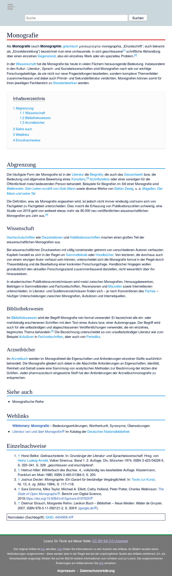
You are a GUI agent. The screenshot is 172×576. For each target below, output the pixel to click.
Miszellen (115, 286)
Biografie (96, 174)
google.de (87, 508)
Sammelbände (76, 254)
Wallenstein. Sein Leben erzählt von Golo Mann (41, 188)
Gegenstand (47, 55)
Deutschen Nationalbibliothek (108, 431)
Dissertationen (52, 237)
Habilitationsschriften (85, 237)
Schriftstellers (100, 179)
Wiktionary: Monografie (30, 425)
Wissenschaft (26, 63)
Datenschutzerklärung (97, 570)
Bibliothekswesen (24, 317)
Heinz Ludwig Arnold (33, 460)
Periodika (93, 336)
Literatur (78, 174)
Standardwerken (65, 82)
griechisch (70, 46)
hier (43, 549)
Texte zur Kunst (143, 479)
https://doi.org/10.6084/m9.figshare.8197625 (58, 498)
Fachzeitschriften (50, 336)
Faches (150, 290)
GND (49, 517)
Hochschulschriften (21, 237)
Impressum (66, 570)
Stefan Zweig (123, 188)
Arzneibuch (19, 358)
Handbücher (104, 254)
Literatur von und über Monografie (37, 431)
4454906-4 (63, 517)
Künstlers (78, 179)
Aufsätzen (26, 336)
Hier (59, 549)
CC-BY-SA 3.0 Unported (110, 540)
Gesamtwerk (133, 174)
